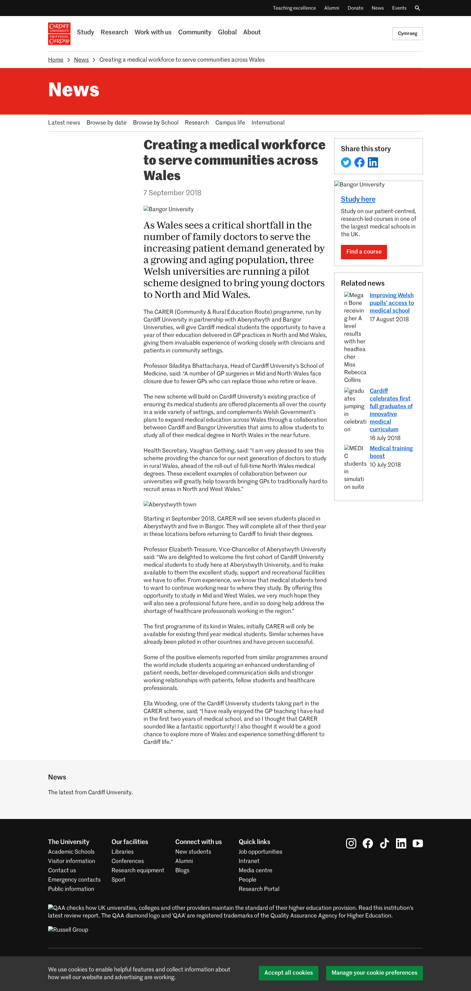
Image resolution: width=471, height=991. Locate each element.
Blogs (182, 871)
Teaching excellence (294, 8)
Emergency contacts (74, 880)
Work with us (153, 33)
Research (114, 33)
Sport (119, 880)
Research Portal (259, 889)
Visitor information (71, 861)
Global (227, 33)
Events (399, 8)
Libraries (123, 852)
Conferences (128, 861)
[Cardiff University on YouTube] (418, 843)
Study (85, 33)
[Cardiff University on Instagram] (351, 843)
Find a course (364, 252)
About (252, 33)
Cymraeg (407, 33)
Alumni (331, 8)
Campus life (230, 123)
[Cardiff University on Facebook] (368, 843)
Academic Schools (71, 852)
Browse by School (155, 123)
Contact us (62, 871)
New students (193, 852)
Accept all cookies (288, 973)
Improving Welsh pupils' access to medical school (392, 303)
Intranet (249, 861)
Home (55, 60)
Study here (358, 199)
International (268, 123)
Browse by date (107, 123)
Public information (71, 889)
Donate (355, 8)
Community (194, 33)
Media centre (255, 871)
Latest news (64, 123)
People (247, 880)
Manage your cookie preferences (374, 973)
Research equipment (138, 871)
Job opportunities (260, 852)
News (378, 8)
